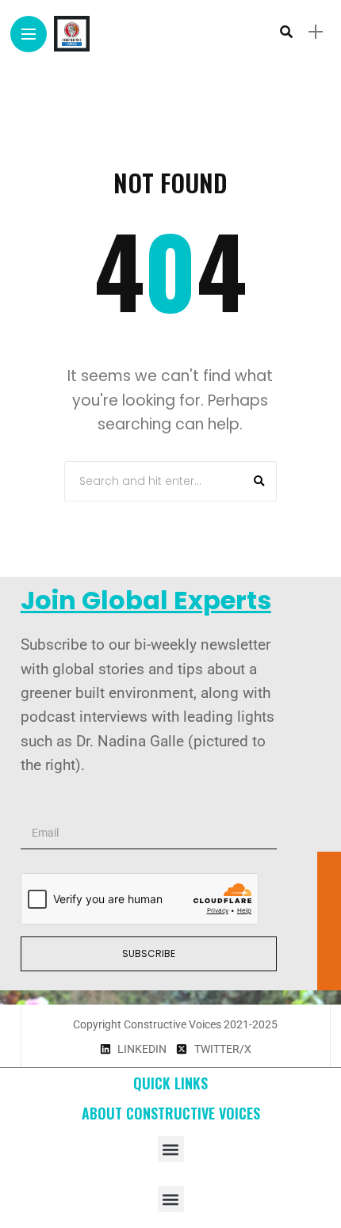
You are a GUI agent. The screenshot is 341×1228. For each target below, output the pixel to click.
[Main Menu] (28, 34)
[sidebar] (315, 32)
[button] (171, 1149)
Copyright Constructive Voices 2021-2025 (175, 1024)
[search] (286, 31)
